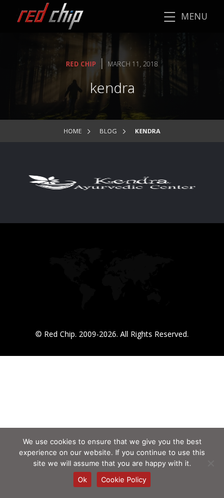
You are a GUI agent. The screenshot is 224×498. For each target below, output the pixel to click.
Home (73, 131)
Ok (82, 479)
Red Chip (81, 64)
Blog (108, 131)
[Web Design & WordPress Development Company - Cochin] (42, 15)
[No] (210, 463)
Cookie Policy (123, 479)
